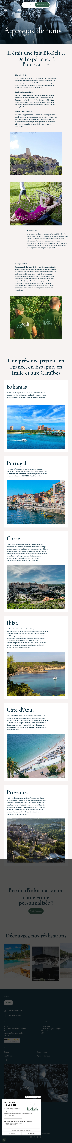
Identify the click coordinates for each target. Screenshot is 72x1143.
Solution (7, 1052)
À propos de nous (43, 1056)
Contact (8, 1003)
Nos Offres (8, 1056)
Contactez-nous (42, 5)
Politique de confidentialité (42, 1133)
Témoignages (42, 1052)
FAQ (5, 1060)
